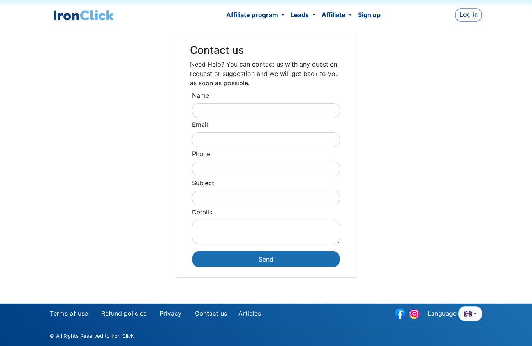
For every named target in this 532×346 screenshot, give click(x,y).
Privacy (170, 313)
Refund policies (123, 313)
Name (200, 95)
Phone (201, 154)
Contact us (211, 313)
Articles (249, 313)
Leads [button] (300, 15)
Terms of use (69, 313)
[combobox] (470, 314)
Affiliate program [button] (253, 15)
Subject (203, 183)
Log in (469, 14)
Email (200, 124)
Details (202, 212)
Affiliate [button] (334, 15)
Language (443, 313)
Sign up (369, 15)
